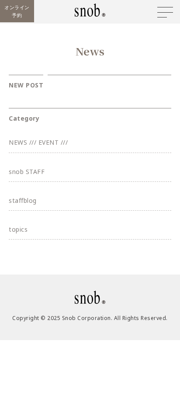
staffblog (23, 200)
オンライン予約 (17, 11)
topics (18, 229)
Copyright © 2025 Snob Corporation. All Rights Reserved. (90, 318)
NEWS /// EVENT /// (38, 142)
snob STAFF (27, 171)
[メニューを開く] (165, 12)
